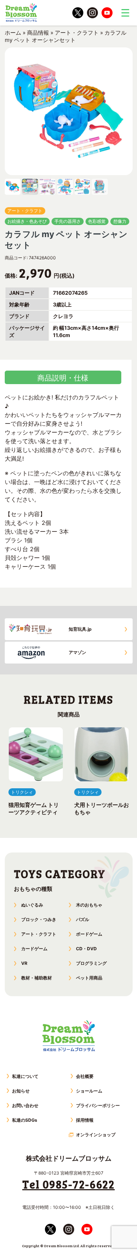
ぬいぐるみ (32, 905)
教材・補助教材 (36, 978)
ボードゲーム (89, 934)
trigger (125, 12)
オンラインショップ (95, 1134)
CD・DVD (86, 948)
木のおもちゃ (89, 905)
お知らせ (21, 1091)
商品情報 (38, 32)
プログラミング (91, 963)
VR (24, 963)
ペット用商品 (89, 978)
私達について (25, 1076)
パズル (82, 919)
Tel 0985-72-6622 (68, 1184)
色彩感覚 (97, 221)
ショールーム (89, 1091)
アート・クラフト (77, 32)
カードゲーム (34, 948)
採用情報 (85, 1120)
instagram (92, 12)
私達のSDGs (24, 1120)
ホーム (13, 32)
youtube (107, 12)
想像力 (119, 221)
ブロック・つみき (38, 919)
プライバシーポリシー (98, 1105)
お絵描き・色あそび (27, 221)
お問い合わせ (25, 1105)
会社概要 (85, 1076)
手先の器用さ (67, 221)
